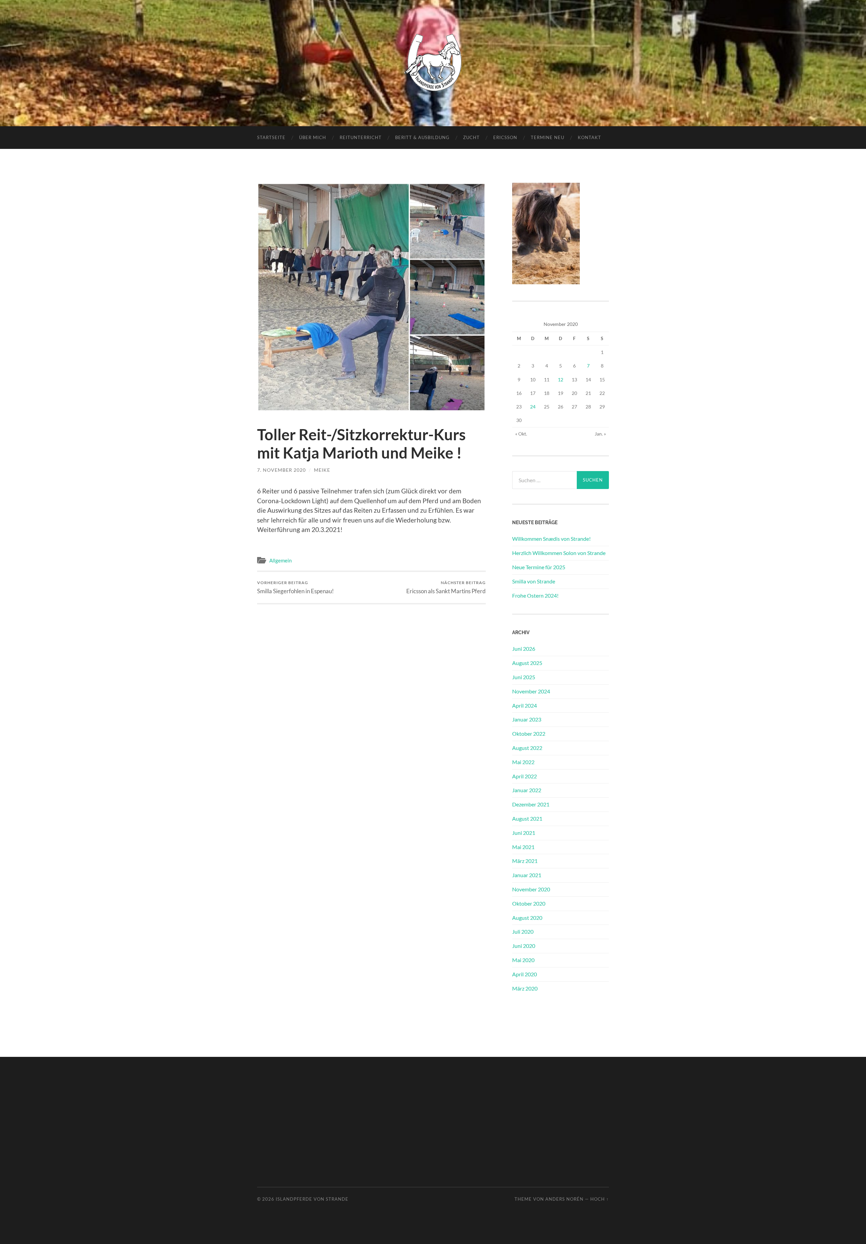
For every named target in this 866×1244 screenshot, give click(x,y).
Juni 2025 (523, 677)
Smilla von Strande (533, 581)
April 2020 (524, 974)
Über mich (312, 137)
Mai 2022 (523, 762)
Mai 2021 (523, 847)
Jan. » (600, 434)
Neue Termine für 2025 (538, 567)
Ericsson (505, 137)
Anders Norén (564, 1199)
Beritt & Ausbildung (422, 137)
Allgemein (280, 560)
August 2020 (527, 917)
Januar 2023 (526, 719)
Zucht (471, 137)
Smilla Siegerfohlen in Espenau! (295, 587)
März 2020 (525, 988)
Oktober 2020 (528, 903)
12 (560, 379)
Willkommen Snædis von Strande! (551, 538)
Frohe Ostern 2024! (535, 595)
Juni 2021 (523, 832)
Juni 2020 (523, 945)
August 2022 (527, 748)
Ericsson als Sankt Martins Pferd (446, 587)
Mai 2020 (523, 960)
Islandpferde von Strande (312, 1199)
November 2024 (531, 691)
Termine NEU (547, 137)
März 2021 (525, 861)
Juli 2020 (522, 931)
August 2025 (527, 663)
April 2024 (524, 705)
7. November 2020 (281, 470)
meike (322, 470)
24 (532, 406)
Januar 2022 (526, 790)
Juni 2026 (523, 648)
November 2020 (531, 889)
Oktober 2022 (528, 733)
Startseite (271, 137)
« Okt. (521, 434)
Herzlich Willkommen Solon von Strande (559, 553)
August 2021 (527, 818)
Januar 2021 (526, 875)
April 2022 (524, 776)
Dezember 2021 (530, 804)
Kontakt (589, 137)
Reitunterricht (361, 137)
